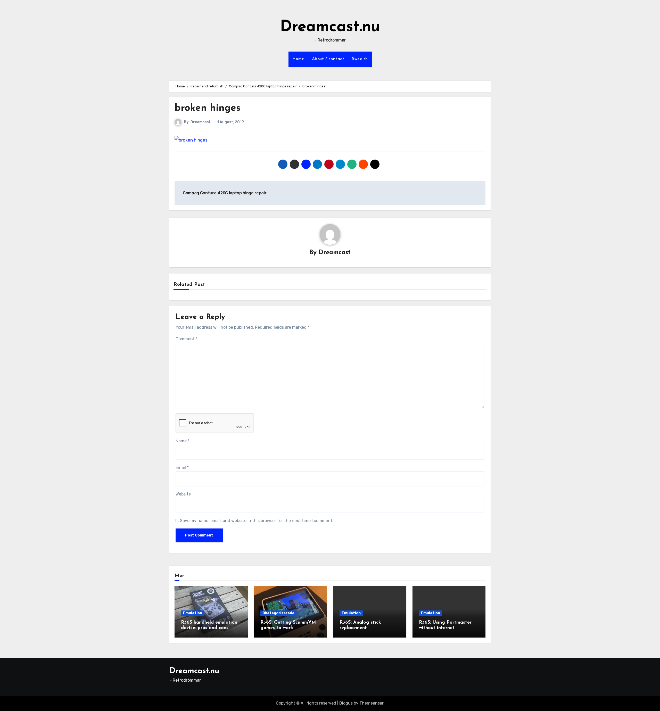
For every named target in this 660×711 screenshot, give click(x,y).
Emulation (192, 613)
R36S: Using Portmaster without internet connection (445, 628)
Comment (186, 338)
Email (182, 467)
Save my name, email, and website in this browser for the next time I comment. (256, 520)
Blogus (346, 703)
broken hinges (208, 108)
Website (183, 494)
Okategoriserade (278, 613)
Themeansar (371, 703)
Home (298, 59)
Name (182, 441)
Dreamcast (201, 122)
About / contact (328, 59)
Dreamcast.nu (330, 27)
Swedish (360, 59)
